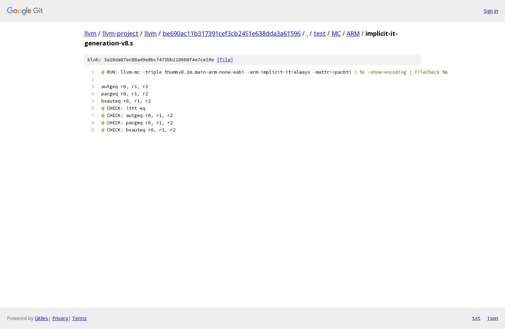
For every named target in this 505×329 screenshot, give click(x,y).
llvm (90, 33)
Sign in (491, 11)
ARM (353, 33)
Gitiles (41, 318)
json (492, 318)
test (320, 33)
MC (336, 33)
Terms (79, 318)
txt (476, 318)
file (225, 60)
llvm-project (120, 33)
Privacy (60, 318)
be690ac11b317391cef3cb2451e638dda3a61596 (231, 33)
